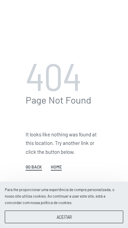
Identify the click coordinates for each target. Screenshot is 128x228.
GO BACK (34, 167)
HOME (56, 167)
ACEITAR (64, 217)
